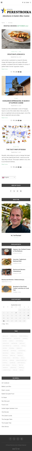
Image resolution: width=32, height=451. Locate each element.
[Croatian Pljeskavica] (16, 39)
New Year (15, 357)
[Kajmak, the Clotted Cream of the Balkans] (6, 251)
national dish (6, 357)
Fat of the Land (5, 401)
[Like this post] (11, 72)
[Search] (30, 2)
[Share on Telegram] (18, 72)
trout (21, 365)
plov (22, 357)
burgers (25, 338)
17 (28, 315)
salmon (5, 362)
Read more (5, 69)
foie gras (11, 348)
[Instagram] (26, 2)
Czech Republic (7, 345)
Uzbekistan (13, 367)
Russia (12, 360)
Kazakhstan (21, 350)
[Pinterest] (27, 2)
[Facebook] (22, 2)
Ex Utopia (4, 397)
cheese (11, 340)
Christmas (14, 343)
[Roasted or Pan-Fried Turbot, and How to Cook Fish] (6, 289)
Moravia (12, 355)
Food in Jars (5, 404)
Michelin (5, 355)
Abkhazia (5, 336)
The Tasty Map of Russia (16, 149)
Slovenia (12, 362)
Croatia (21, 343)
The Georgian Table (7, 419)
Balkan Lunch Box (6, 386)
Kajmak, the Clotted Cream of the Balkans (21, 250)
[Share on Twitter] (15, 72)
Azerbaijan (13, 336)
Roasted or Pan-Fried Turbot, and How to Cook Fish (21, 288)
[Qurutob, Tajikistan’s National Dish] (6, 262)
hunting (13, 350)
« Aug (3, 324)
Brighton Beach (7, 338)
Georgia (19, 348)
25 (3, 321)
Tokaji (14, 365)
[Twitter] (24, 2)
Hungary (5, 350)
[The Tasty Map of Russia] (16, 134)
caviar (4, 340)
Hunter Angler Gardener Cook (10, 408)
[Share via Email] (20, 72)
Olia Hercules (5, 412)
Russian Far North (21, 360)
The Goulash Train (6, 423)
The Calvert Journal (7, 415)
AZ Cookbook (5, 383)
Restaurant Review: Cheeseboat (19, 270)
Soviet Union (6, 365)
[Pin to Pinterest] (16, 72)
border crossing (23, 336)
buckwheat (17, 338)
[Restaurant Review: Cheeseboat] (6, 272)
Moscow (20, 355)
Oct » (7, 324)
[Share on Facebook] (13, 72)
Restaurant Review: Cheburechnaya (13, 279)
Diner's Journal (6, 390)
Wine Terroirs (5, 426)
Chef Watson (19, 340)
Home (3, 22)
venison (21, 367)
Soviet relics (21, 362)
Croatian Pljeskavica (16, 54)
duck (23, 345)
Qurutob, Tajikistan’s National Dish (19, 260)
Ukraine (5, 367)
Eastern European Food (8, 393)
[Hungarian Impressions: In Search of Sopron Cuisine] (16, 85)
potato (5, 360)
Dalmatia (16, 345)
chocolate (6, 343)
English (6, 177)
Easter (5, 348)
